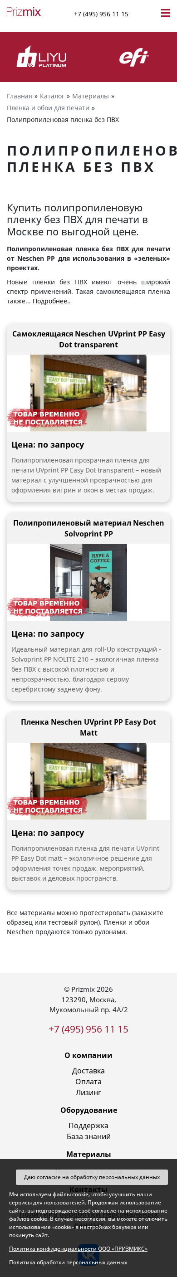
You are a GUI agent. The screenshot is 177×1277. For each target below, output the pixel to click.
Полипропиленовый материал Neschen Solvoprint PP (88, 528)
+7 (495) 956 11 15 (101, 14)
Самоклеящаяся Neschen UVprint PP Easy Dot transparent (88, 339)
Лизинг (88, 1092)
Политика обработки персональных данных (68, 1262)
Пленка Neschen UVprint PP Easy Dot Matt (88, 727)
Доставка (88, 1071)
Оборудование (88, 1110)
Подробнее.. (52, 301)
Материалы (88, 1154)
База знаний (89, 1136)
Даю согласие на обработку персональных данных (92, 1177)
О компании (88, 1055)
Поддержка (88, 1126)
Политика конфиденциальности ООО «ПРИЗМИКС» (78, 1249)
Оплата (88, 1082)
